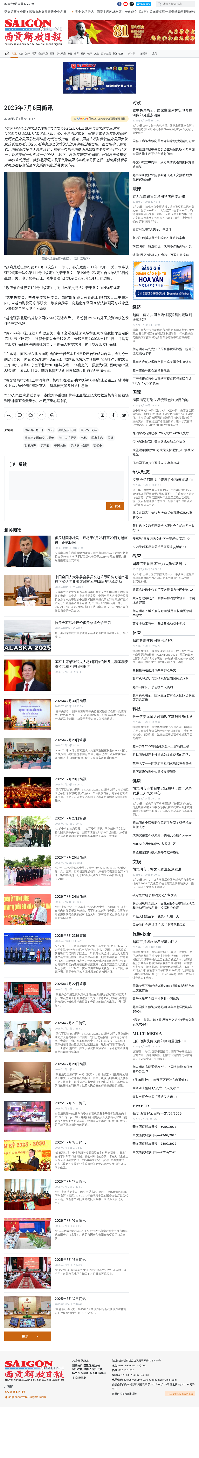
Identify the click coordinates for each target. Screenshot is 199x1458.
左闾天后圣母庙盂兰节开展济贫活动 (158, 547)
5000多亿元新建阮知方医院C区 (154, 844)
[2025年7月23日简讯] (27, 948)
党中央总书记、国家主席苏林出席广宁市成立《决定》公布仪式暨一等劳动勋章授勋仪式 (87, 12)
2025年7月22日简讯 (70, 984)
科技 (83, 53)
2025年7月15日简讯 (70, 1260)
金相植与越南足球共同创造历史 (154, 670)
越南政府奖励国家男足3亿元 (154, 641)
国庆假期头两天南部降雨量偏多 (157, 1041)
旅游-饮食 (118, 53)
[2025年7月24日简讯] (27, 909)
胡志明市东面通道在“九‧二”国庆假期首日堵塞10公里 (162, 1069)
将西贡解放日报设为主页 (180, 1393)
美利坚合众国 (67, 430)
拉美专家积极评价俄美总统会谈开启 (83, 623)
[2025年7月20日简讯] (27, 1077)
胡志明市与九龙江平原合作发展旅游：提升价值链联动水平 (164, 351)
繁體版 (143, 53)
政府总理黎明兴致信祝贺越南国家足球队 (161, 678)
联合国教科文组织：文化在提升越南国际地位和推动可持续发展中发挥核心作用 (164, 906)
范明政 (45, 445)
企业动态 (43, 53)
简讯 (51, 430)
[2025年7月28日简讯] (27, 792)
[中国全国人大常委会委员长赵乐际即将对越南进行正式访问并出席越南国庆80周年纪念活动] (27, 590)
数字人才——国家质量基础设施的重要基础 (162, 763)
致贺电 (97, 445)
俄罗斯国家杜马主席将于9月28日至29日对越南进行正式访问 (91, 540)
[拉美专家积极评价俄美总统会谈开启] (27, 636)
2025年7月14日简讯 (70, 1299)
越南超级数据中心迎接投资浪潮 (154, 771)
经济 (34, 53)
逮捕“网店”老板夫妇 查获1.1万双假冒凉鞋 (161, 255)
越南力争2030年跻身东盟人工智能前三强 (161, 746)
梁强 (110, 438)
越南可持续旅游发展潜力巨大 (155, 942)
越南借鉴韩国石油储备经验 (151, 370)
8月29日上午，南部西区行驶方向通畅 (159, 1080)
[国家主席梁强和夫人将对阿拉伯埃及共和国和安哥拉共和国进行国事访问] (27, 675)
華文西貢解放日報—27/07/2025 (154, 1152)
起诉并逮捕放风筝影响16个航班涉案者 (159, 238)
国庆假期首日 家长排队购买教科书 (159, 564)
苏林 (84, 438)
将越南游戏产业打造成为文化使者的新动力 (162, 754)
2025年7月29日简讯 (70, 740)
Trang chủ (7, 53)
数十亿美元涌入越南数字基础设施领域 (162, 717)
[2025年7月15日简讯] (27, 1272)
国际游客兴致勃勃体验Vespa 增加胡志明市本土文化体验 (164, 988)
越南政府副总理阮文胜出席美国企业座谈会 (162, 362)
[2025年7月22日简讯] (27, 997)
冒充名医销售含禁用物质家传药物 (159, 196)
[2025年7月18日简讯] (27, 1155)
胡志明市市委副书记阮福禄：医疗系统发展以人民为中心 (162, 790)
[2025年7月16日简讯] (27, 1233)
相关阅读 (12, 530)
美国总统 (60, 445)
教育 (70, 53)
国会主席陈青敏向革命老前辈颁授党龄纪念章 (164, 141)
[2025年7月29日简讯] (27, 753)
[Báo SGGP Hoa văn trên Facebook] (119, 4)
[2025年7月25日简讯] (27, 870)
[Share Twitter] (124, 415)
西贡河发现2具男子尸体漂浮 (152, 229)
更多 (25, 1336)
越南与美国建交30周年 (39, 438)
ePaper (141, 1106)
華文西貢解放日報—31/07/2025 (157, 1113)
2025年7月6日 (33, 430)
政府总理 (30, 445)
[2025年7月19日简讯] (27, 1116)
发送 (118, 506)
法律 (27, 53)
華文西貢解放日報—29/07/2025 (154, 1135)
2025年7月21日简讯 (70, 1023)
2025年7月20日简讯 (70, 1064)
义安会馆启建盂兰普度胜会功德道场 (161, 480)
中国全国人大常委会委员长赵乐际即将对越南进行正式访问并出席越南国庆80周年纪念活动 (91, 579)
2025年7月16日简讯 (70, 1220)
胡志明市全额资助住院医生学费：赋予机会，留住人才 (164, 825)
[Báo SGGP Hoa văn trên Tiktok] (131, 4)
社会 (21, 53)
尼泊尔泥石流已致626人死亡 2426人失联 (161, 433)
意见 (154, 53)
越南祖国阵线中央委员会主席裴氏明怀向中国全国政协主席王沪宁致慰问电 (164, 151)
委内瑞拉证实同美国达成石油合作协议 (159, 441)
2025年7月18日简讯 (70, 1142)
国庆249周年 (88, 430)
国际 (52, 53)
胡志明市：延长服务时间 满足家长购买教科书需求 (162, 613)
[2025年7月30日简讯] (27, 714)
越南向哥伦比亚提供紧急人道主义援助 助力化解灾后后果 (162, 177)
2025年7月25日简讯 (70, 857)
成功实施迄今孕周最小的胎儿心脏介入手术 (162, 835)
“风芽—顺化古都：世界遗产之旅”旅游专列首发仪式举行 (164, 1022)
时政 (14, 53)
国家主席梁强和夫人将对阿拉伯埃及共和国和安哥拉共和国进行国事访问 (91, 664)
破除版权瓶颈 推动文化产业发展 (155, 895)
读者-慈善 (106, 53)
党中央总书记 (67, 438)
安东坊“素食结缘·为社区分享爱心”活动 (160, 538)
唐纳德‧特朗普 (80, 445)
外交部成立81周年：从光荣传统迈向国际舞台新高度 (164, 164)
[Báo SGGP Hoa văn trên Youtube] (125, 4)
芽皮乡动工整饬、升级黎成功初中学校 (159, 623)
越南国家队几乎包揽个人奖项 (153, 687)
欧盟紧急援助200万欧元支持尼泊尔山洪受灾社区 (163, 452)
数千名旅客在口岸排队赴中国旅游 (156, 998)
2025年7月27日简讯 (70, 818)
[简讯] (8, 415)
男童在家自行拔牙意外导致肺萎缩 (156, 852)
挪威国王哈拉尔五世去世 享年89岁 (156, 463)
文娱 (96, 53)
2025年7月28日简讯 (70, 779)
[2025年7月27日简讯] (27, 831)
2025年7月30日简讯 (70, 701)
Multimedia (147, 1033)
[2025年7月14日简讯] (27, 1312)
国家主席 (97, 438)
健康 (89, 53)
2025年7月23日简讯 (70, 936)
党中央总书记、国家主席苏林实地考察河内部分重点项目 (162, 112)
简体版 (131, 53)
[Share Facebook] (113, 415)
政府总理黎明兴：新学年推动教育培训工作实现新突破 (164, 600)
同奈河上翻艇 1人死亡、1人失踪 (154, 1088)
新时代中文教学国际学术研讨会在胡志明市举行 (164, 528)
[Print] (52, 415)
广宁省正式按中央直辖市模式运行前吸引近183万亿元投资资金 (162, 381)
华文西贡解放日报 (33, 32)
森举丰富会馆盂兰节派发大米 (153, 1097)
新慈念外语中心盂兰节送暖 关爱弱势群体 (161, 589)
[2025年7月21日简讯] (27, 1036)
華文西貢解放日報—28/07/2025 (154, 1143)
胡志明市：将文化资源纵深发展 (157, 869)
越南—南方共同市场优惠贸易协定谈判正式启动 (162, 317)
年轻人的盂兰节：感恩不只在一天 (156, 916)
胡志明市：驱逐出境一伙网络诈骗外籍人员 (162, 246)
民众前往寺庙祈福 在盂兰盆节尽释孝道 (160, 925)
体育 (76, 53)
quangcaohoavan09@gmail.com (25, 1397)
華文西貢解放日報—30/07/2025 (154, 1127)
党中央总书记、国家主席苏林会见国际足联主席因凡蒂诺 (164, 698)
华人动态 (61, 53)
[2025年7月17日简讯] (27, 1194)
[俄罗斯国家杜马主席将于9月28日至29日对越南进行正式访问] (27, 551)
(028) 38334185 (15, 1391)
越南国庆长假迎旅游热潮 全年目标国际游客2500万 (162, 1009)
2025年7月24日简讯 (70, 896)
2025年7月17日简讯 (70, 1181)
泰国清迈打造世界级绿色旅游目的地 (161, 400)
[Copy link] (41, 415)
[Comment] (19, 415)
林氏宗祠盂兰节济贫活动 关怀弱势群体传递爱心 (162, 515)
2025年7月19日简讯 (70, 1103)
